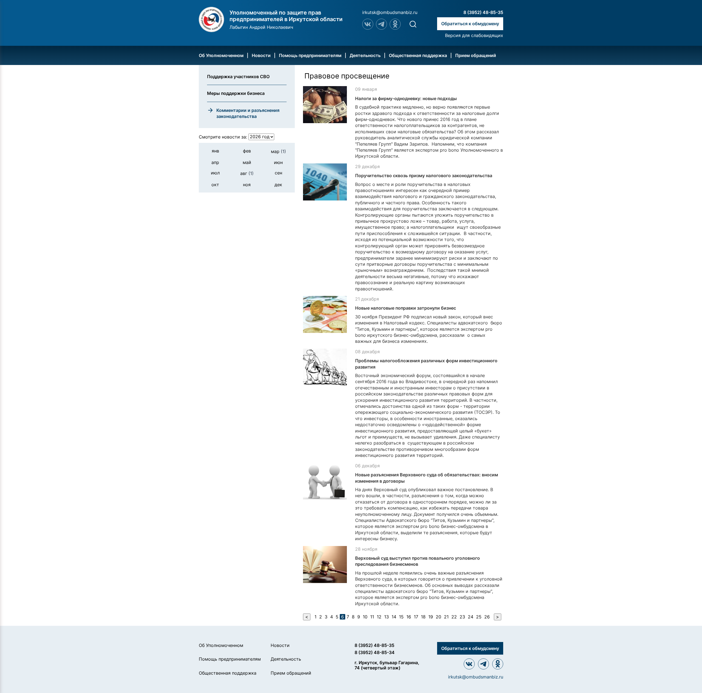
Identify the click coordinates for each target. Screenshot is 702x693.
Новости (261, 55)
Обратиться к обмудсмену (470, 23)
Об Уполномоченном (221, 55)
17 (416, 617)
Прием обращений (475, 55)
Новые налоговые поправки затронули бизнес (405, 308)
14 (394, 617)
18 (423, 617)
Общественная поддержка (418, 55)
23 (462, 617)
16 (408, 617)
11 (372, 617)
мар (278, 151)
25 (479, 617)
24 (470, 617)
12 (379, 617)
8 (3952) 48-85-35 (483, 12)
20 (438, 617)
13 (386, 617)
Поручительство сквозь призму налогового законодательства (423, 175)
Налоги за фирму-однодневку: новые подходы (406, 98)
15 (401, 617)
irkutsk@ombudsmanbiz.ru (389, 12)
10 (365, 617)
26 (487, 617)
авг (247, 173)
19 (430, 617)
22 (454, 617)
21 (446, 617)
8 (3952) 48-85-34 (375, 652)
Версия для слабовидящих (474, 35)
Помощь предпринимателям (310, 55)
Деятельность (365, 55)
